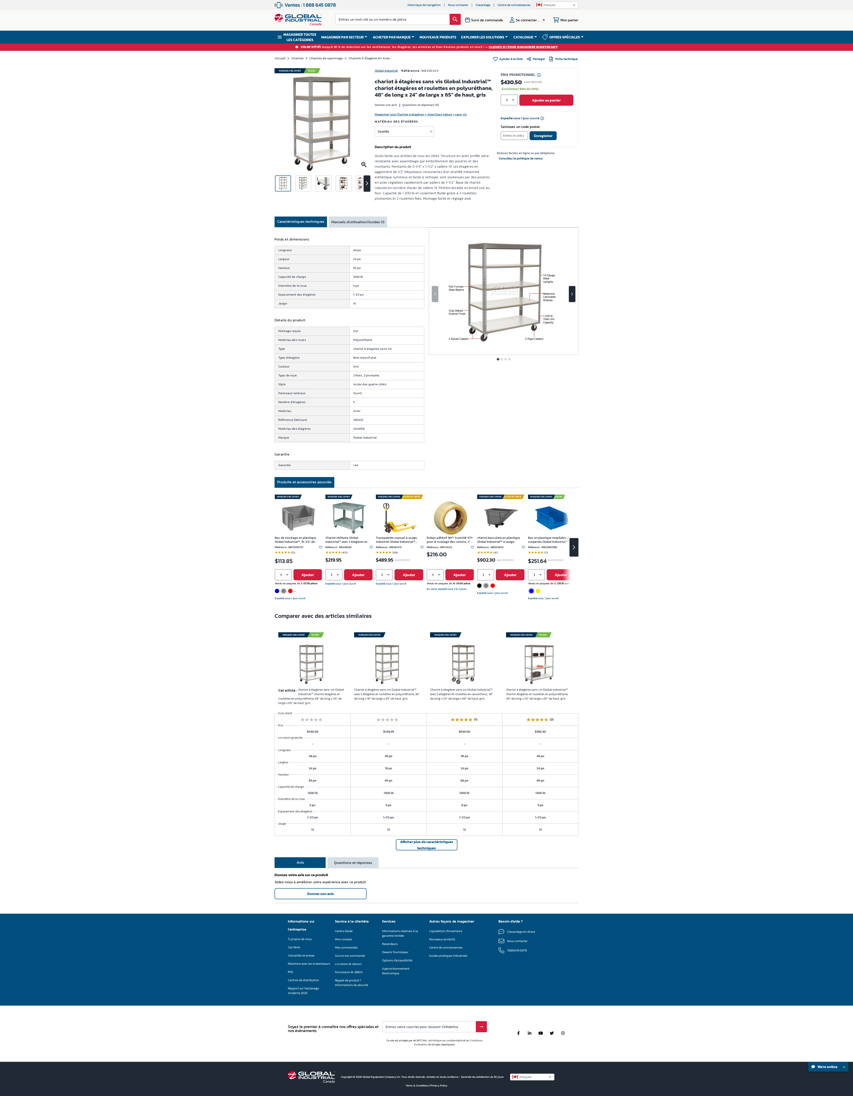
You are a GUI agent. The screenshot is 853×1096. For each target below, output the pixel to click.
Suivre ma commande (350, 955)
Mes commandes (346, 947)
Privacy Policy (438, 1086)
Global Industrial (386, 70)
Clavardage (483, 5)
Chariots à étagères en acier (369, 58)
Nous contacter (458, 5)
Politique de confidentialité (446, 1040)
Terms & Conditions (417, 1086)
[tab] (301, 222)
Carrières (294, 947)
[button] (556, 5)
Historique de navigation (424, 5)
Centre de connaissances (514, 5)
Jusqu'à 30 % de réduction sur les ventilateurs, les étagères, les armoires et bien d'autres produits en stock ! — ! (429, 47)
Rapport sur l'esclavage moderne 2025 (303, 990)
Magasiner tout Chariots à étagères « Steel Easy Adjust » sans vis (421, 114)
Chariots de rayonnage (326, 58)
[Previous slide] (435, 294)
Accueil (280, 58)
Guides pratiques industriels (448, 955)
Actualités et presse (301, 955)
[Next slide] (572, 294)
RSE (290, 972)
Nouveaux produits (442, 939)
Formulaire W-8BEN (348, 972)
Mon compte (343, 939)
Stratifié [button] (383, 131)
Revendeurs (390, 944)
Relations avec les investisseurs (309, 963)
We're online (827, 1066)
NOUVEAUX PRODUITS (438, 37)
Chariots (297, 58)
